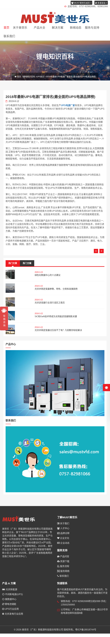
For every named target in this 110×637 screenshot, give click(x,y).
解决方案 (57, 27)
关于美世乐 (20, 27)
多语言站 (101, 3)
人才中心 (64, 528)
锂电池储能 (10, 604)
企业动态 (64, 543)
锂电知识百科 (29, 76)
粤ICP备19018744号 (85, 629)
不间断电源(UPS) (13, 594)
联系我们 (9, 36)
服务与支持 (92, 27)
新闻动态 (75, 27)
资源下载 (64, 561)
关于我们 (64, 523)
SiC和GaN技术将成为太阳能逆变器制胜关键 (56, 316)
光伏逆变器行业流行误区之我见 (50, 302)
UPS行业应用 (11, 609)
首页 (6, 27)
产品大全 (39, 27)
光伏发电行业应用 (13, 614)
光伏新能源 (11, 589)
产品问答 (64, 556)
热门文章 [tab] (12, 263)
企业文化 (64, 538)
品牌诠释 (64, 533)
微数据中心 (10, 599)
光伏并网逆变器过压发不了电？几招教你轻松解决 (58, 330)
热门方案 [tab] (27, 263)
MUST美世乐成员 (81, 3)
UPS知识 (41, 76)
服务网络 (64, 571)
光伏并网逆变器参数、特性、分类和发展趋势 (56, 289)
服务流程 (64, 566)
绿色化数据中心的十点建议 (47, 275)
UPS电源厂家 (68, 105)
